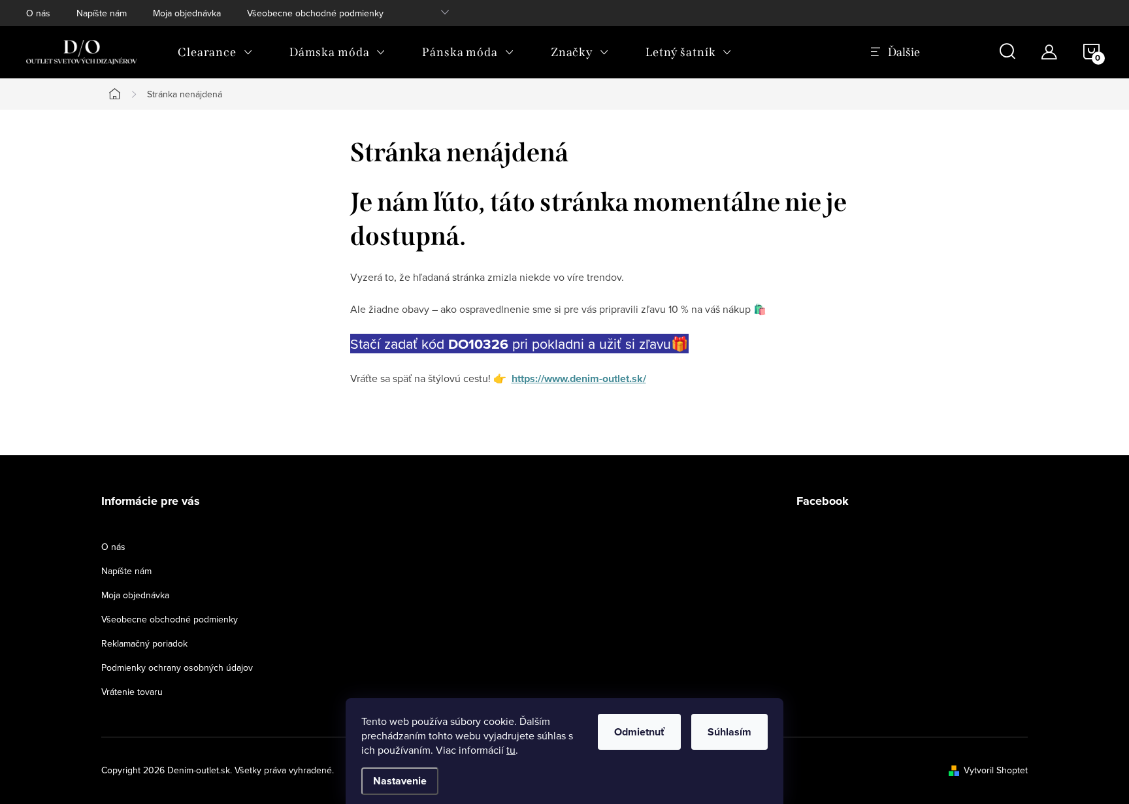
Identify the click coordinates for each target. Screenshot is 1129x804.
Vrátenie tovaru (132, 691)
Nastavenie (400, 780)
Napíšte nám (101, 13)
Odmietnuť (639, 731)
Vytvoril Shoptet (996, 770)
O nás (38, 13)
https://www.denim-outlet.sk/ (579, 378)
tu (510, 750)
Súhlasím (729, 731)
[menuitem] (215, 52)
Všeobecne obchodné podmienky (315, 13)
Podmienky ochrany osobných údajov (177, 667)
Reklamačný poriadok (144, 643)
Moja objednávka (187, 13)
